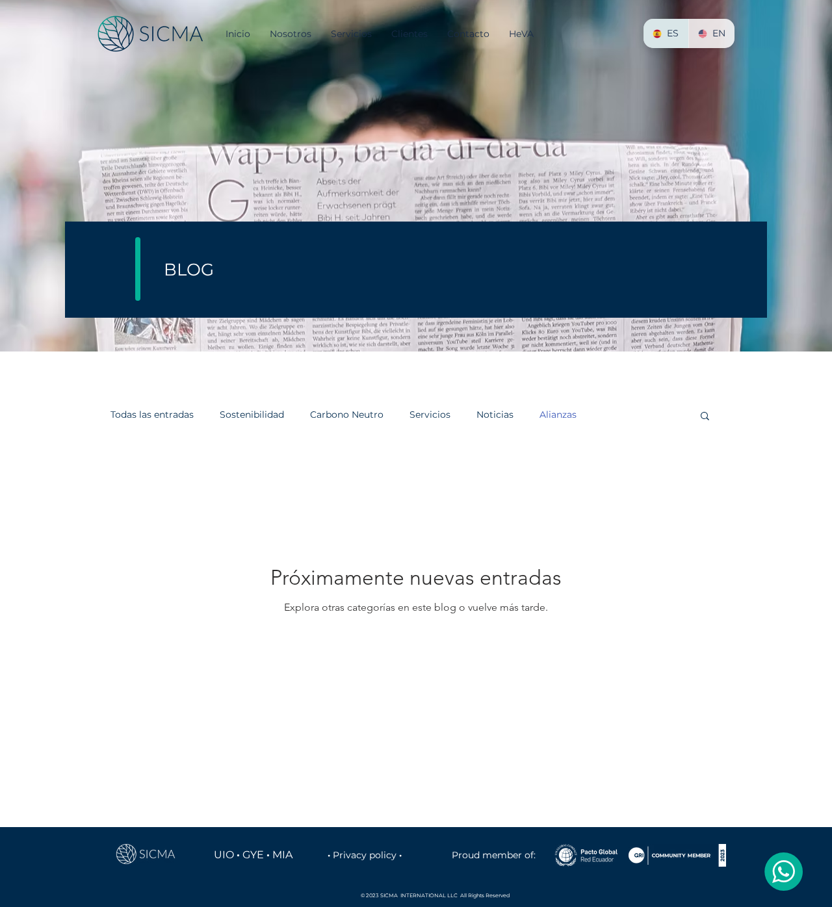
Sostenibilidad (252, 414)
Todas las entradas (152, 414)
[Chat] (783, 871)
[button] (705, 417)
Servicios (430, 414)
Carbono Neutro (347, 414)
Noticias (495, 414)
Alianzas (558, 414)
